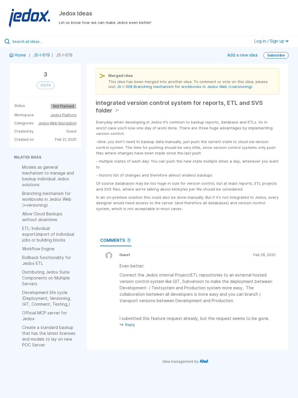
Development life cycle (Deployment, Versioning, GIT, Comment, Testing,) (46, 298)
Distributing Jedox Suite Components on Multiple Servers (46, 278)
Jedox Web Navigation (57, 123)
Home (20, 54)
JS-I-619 (41, 54)
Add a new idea (242, 54)
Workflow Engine (38, 248)
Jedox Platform (63, 115)
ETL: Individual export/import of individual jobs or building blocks (48, 234)
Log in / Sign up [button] (269, 40)
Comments (115, 240)
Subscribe (276, 55)
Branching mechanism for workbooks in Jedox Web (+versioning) (46, 199)
